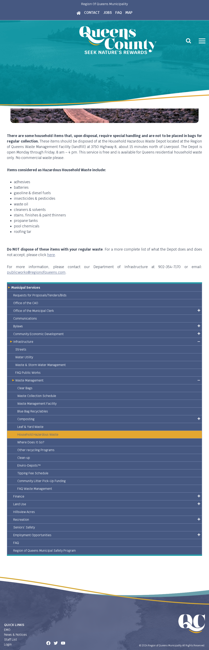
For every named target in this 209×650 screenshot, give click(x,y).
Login (8, 644)
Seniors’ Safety (24, 527)
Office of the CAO (25, 303)
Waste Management (29, 380)
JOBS (107, 12)
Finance (18, 496)
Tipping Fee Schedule (32, 473)
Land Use (19, 504)
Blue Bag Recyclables (32, 411)
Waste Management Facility (37, 404)
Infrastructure (23, 342)
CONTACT (92, 12)
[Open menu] (202, 41)
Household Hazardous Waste (37, 434)
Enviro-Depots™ (29, 465)
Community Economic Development (38, 334)
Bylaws (18, 326)
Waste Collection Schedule (36, 396)
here (51, 255)
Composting (25, 419)
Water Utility (24, 357)
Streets (20, 349)
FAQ (118, 12)
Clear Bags (24, 388)
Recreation (21, 520)
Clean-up (23, 458)
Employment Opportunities (32, 535)
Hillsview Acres (24, 512)
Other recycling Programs (35, 450)
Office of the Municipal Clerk (33, 311)
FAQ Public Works (28, 373)
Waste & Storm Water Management (40, 365)
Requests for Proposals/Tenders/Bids (40, 295)
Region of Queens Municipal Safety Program (44, 550)
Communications (25, 318)
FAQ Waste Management (34, 489)
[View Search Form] (188, 40)
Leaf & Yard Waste (30, 427)
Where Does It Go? (30, 442)
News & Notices (15, 635)
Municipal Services (25, 287)
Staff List (10, 639)
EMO (7, 630)
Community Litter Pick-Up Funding (41, 481)
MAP (128, 12)
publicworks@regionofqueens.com (36, 272)
